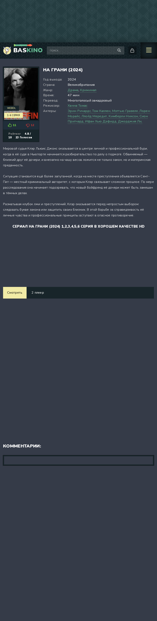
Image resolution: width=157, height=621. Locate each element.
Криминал (88, 90)
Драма (73, 90)
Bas (28, 50)
